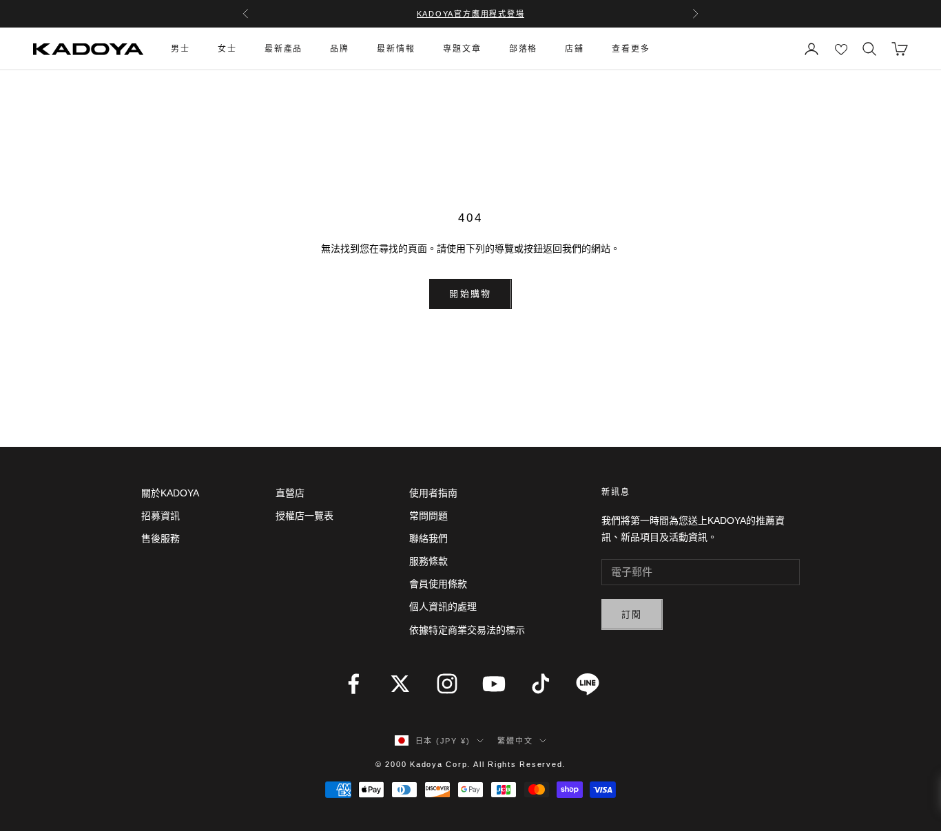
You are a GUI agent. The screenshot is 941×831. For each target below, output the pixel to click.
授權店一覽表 (304, 515)
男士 (180, 49)
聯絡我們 (428, 538)
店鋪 (574, 49)
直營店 (290, 492)
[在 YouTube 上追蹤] (494, 683)
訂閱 (632, 614)
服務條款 (428, 561)
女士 (227, 49)
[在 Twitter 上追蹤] (400, 683)
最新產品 (284, 49)
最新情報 (396, 49)
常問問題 (428, 515)
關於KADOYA (170, 492)
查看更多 (631, 49)
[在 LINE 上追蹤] (587, 683)
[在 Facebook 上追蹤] (353, 683)
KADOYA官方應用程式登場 (471, 14)
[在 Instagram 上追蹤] (447, 683)
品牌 (339, 49)
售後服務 (160, 538)
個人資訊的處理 (443, 606)
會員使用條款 (438, 583)
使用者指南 (433, 492)
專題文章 (462, 49)
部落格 (523, 49)
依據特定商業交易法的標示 (467, 629)
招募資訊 (160, 515)
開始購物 (470, 293)
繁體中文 (514, 741)
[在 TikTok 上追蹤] (540, 683)
